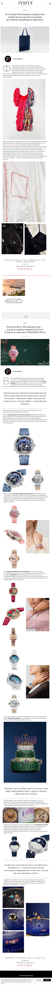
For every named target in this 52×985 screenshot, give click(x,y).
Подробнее (38, 980)
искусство (30, 958)
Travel (14, 296)
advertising (29, 975)
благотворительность (34, 260)
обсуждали (18, 144)
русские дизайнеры (29, 261)
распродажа (19, 261)
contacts (22, 975)
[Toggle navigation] (49, 3)
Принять (47, 980)
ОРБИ (43, 260)
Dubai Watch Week (15, 379)
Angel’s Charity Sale (9, 260)
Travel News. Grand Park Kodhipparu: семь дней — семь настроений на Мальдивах (13, 300)
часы (44, 958)
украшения (38, 958)
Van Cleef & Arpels (21, 958)
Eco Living (18, 260)
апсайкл (25, 260)
